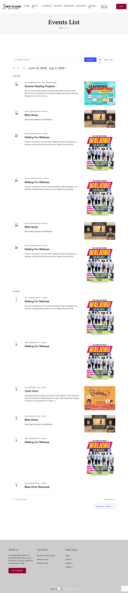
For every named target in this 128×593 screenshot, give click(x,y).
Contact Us (92, 7)
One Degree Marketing (70, 589)
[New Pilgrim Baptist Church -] (12, 6)
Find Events (90, 60)
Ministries (69, 6)
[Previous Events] (14, 68)
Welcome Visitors (42, 563)
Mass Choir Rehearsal (37, 486)
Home (27, 6)
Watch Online (104, 7)
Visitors (58, 6)
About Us (35, 7)
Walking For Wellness (37, 137)
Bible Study (31, 115)
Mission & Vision (42, 559)
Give (121, 6)
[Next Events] (18, 68)
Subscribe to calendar (103, 506)
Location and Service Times (46, 555)
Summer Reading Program (40, 86)
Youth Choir (31, 391)
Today (23, 68)
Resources (81, 6)
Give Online (17, 570)
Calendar (47, 6)
